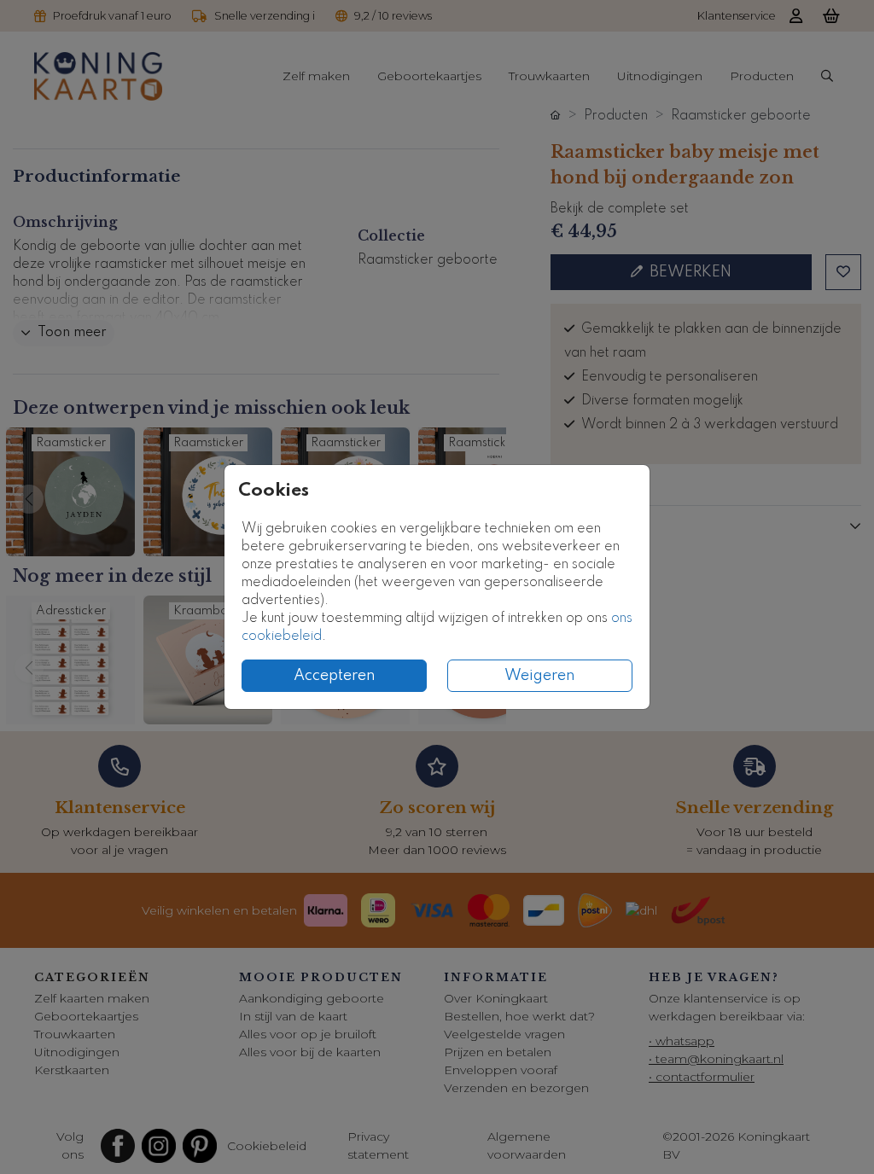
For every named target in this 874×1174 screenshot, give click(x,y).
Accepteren (335, 675)
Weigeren (539, 675)
